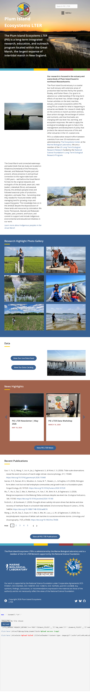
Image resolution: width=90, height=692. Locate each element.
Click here (5, 631)
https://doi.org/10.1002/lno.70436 (44, 520)
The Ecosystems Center (70, 142)
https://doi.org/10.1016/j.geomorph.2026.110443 (26, 477)
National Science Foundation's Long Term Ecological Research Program (65, 152)
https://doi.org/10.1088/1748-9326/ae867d (30, 509)
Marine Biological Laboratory (59, 144)
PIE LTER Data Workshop (60, 420)
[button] (6, 417)
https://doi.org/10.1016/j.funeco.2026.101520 (47, 488)
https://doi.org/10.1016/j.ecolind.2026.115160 (35, 498)
